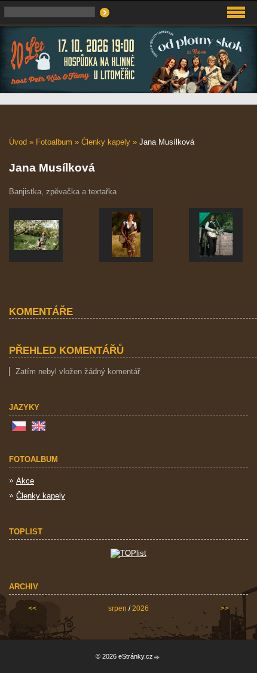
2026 (140, 608)
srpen (117, 608)
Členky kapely (105, 141)
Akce (25, 480)
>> (225, 608)
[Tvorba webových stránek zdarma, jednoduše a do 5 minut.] (157, 657)
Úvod (18, 141)
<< (32, 608)
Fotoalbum (54, 141)
